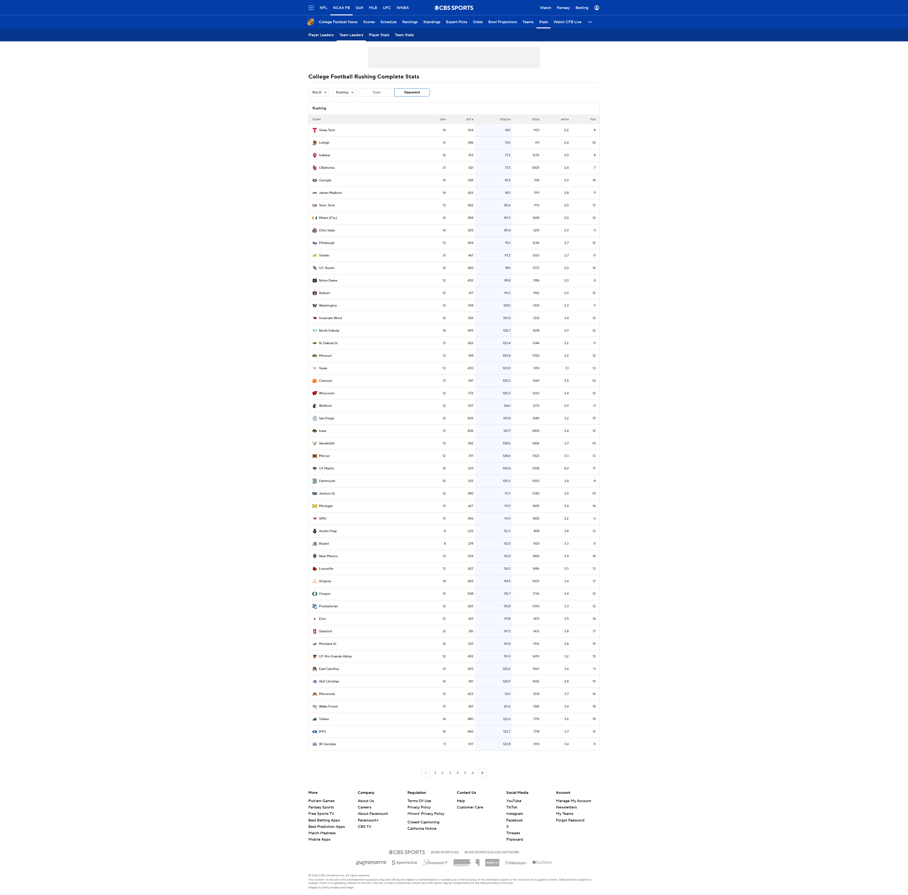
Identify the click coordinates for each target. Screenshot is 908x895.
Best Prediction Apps (326, 826)
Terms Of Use (419, 801)
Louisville (326, 569)
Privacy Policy (419, 807)
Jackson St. (327, 493)
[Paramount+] (435, 861)
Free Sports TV (321, 813)
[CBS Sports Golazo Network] (491, 851)
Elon (322, 619)
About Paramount (373, 813)
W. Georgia (327, 744)
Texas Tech (327, 130)
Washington (328, 306)
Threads (513, 833)
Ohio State (327, 230)
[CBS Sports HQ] (445, 851)
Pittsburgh (327, 243)
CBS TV (364, 826)
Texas (323, 368)
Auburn (324, 293)
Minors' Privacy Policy (425, 813)
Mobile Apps (319, 839)
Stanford (325, 631)
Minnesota (327, 694)
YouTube (513, 801)
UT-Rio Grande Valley (335, 656)
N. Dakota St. (328, 343)
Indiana (324, 155)
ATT (468, 119)
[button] (311, 7)
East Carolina (329, 669)
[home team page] (314, 130)
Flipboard (514, 839)
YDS (534, 119)
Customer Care (470, 807)
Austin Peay (328, 531)
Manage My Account (573, 801)
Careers (364, 807)
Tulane (324, 719)
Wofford (325, 406)
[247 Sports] (371, 861)
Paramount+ (368, 820)
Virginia (325, 581)
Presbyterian (328, 606)
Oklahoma (326, 168)
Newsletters (566, 807)
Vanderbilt (327, 443)
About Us (366, 801)
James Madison (330, 193)
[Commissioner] (467, 861)
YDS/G (504, 119)
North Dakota (329, 331)
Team (377, 92)
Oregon (325, 594)
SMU (323, 519)
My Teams (564, 813)
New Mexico (328, 556)
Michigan (326, 506)
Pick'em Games (321, 801)
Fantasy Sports (321, 807)
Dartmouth (327, 481)
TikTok (511, 807)
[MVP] (492, 860)
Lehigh (324, 143)
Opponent (412, 92)
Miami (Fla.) (328, 218)
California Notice (422, 828)
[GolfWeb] (542, 862)
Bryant (324, 544)
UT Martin (326, 468)
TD (592, 119)
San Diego (326, 418)
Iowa (322, 431)
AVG (564, 119)
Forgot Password (570, 820)
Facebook (514, 820)
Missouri (325, 356)
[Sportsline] (404, 862)
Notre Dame (328, 280)
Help (461, 801)
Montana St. (328, 644)
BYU (322, 732)
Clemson (325, 381)
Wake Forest (328, 706)
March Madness (322, 833)
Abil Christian (329, 681)
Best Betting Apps (324, 820)
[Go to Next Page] (482, 773)
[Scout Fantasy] (516, 862)
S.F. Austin (327, 268)
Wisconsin (327, 393)
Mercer (324, 456)
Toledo (324, 255)
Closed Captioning (423, 822)
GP (442, 119)
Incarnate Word (330, 318)
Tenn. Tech (327, 205)
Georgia (325, 180)
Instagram (514, 813)
